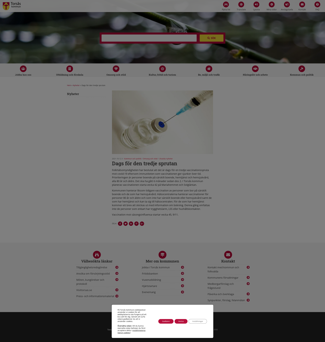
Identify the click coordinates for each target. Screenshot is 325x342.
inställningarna (138, 330)
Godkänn (166, 321)
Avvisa (181, 321)
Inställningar (197, 321)
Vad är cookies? (124, 333)
